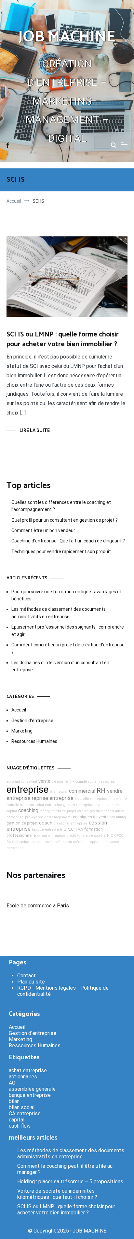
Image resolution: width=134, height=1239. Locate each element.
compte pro (86, 811)
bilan (14, 1101)
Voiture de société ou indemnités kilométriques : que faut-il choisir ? (57, 1194)
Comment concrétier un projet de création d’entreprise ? (68, 648)
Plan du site (31, 982)
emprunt (13, 781)
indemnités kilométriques (51, 842)
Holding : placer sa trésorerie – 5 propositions (70, 1181)
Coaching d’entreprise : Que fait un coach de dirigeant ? (68, 540)
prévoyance (34, 817)
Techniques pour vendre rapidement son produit (61, 551)
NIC (110, 836)
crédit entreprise (86, 842)
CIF (71, 781)
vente (44, 781)
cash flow (20, 1126)
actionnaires (23, 1077)
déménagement (57, 817)
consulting (118, 817)
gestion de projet (22, 823)
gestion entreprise (78, 805)
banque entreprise (47, 829)
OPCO (119, 836)
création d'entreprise (70, 823)
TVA (79, 829)
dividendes (105, 811)
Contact (26, 975)
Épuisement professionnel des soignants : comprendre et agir (67, 630)
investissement (107, 805)
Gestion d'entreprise (32, 720)
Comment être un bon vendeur (43, 530)
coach (45, 823)
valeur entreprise (51, 836)
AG (12, 1083)
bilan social (59, 792)
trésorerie (60, 781)
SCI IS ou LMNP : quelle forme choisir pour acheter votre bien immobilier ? (63, 339)
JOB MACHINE (67, 37)
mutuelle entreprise (91, 799)
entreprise (27, 789)
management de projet (58, 811)
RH (101, 790)
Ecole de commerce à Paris (38, 906)
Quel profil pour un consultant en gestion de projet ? (64, 520)
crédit (71, 836)
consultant (29, 781)
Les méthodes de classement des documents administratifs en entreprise (58, 613)
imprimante (118, 799)
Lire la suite (35, 430)
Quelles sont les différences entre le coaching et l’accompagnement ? (61, 506)
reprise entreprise (53, 798)
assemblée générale (32, 1089)
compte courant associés (95, 781)
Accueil (18, 709)
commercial (82, 791)
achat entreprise (48, 805)
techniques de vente (90, 816)
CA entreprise (18, 842)
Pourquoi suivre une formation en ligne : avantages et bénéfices (66, 595)
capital (12, 811)
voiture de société (91, 836)
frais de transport (20, 805)
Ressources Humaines (34, 741)
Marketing (22, 730)
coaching (28, 810)
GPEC (68, 829)
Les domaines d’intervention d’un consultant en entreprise (60, 666)
